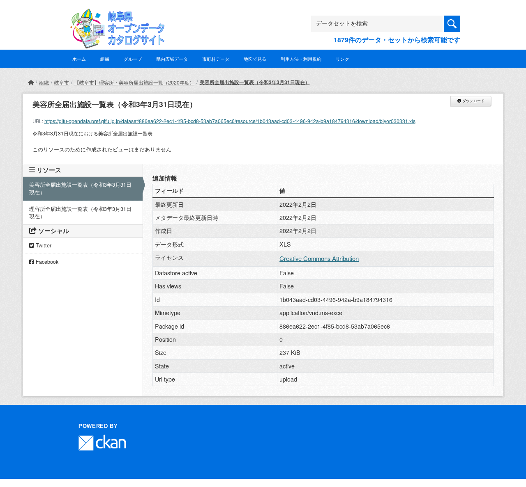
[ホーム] (31, 82)
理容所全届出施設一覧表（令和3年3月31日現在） (80, 212)
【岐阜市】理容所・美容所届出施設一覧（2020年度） (134, 82)
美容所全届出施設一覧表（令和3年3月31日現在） (255, 82)
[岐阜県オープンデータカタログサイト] (115, 15)
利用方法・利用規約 (301, 58)
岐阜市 (61, 82)
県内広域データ (172, 58)
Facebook (46, 261)
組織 (104, 58)
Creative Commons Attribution (319, 258)
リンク (342, 58)
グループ (133, 58)
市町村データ (215, 58)
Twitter (42, 245)
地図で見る (255, 58)
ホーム (79, 58)
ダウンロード (472, 101)
